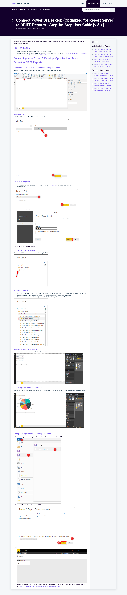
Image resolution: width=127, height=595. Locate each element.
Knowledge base (93, 3)
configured (53, 185)
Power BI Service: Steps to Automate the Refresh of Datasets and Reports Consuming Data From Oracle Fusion (104, 60)
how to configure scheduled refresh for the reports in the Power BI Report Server (40, 586)
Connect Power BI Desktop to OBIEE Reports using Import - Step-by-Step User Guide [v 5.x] (103, 89)
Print (96, 42)
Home (82, 3)
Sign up (110, 3)
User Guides (46, 9)
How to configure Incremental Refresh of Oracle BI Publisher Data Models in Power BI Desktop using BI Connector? (104, 65)
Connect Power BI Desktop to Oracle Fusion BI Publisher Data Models (103, 55)
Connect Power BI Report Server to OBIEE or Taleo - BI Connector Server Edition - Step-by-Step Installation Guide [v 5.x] (103, 79)
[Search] (112, 10)
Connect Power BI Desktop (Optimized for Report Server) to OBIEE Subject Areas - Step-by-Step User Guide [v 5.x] (104, 74)
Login (104, 3)
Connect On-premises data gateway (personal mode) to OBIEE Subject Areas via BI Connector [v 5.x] (102, 84)
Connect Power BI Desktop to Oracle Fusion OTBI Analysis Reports (102, 50)
